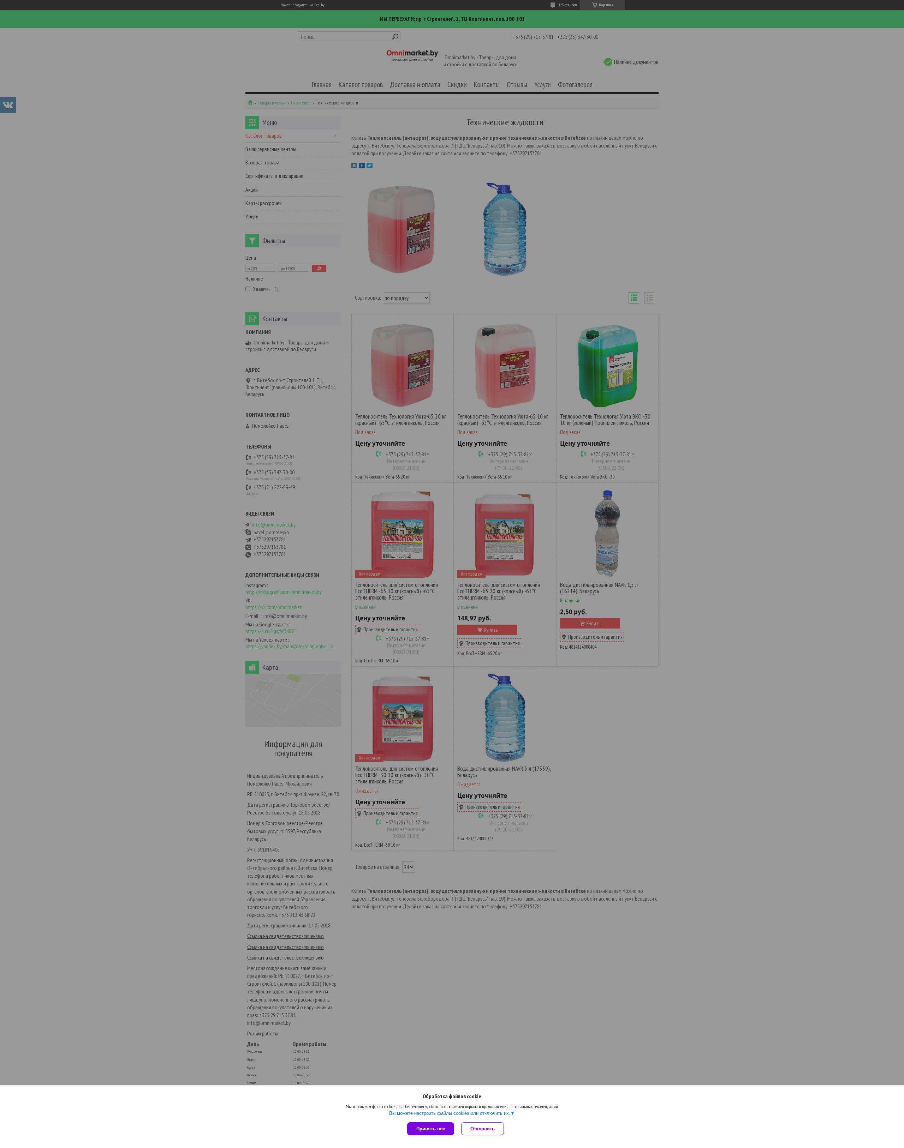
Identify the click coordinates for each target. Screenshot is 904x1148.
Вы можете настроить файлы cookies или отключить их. (449, 1113)
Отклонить (482, 1128)
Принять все (430, 1128)
